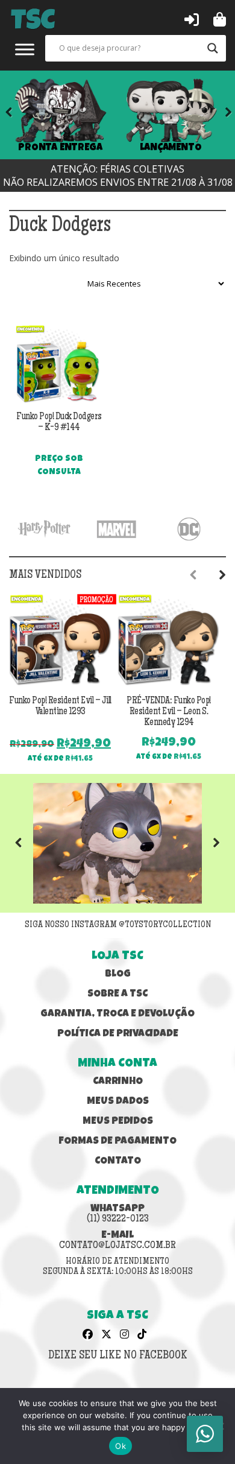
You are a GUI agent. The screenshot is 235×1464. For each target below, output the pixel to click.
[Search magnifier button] (212, 48)
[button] (191, 18)
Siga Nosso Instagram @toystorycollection (118, 925)
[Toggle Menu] (24, 49)
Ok (120, 1446)
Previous (27, 843)
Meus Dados (118, 1102)
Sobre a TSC (117, 994)
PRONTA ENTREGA (60, 148)
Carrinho (118, 1082)
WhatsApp (118, 1214)
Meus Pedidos (118, 1122)
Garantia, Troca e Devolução (117, 1014)
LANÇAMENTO (171, 148)
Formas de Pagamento (117, 1141)
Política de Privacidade (117, 1034)
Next (220, 115)
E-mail (117, 1241)
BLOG (118, 974)
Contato (118, 1161)
